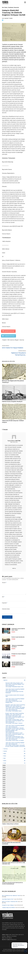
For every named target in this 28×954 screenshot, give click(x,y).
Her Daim (4, 7)
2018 (4, 779)
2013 (4, 789)
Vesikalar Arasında (13, 7)
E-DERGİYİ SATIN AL (9, 335)
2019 (4, 777)
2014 (4, 787)
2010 (4, 795)
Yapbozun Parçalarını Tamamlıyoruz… (18, 354)
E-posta (4, 603)
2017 (4, 781)
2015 (4, 785)
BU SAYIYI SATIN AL (9, 331)
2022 (4, 771)
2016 (4, 783)
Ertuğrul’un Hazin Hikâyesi (19, 653)
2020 (4, 775)
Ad (3, 596)
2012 (4, 791)
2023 (4, 769)
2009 (4, 797)
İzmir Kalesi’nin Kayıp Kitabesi (12, 348)
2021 (4, 773)
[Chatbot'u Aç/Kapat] (25, 951)
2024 (4, 767)
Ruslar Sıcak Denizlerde (18, 637)
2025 (4, 765)
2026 (4, 677)
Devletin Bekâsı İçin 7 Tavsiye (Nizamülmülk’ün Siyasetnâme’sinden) (18, 663)
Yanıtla (14, 568)
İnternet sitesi (6, 609)
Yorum (4, 582)
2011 (4, 793)
